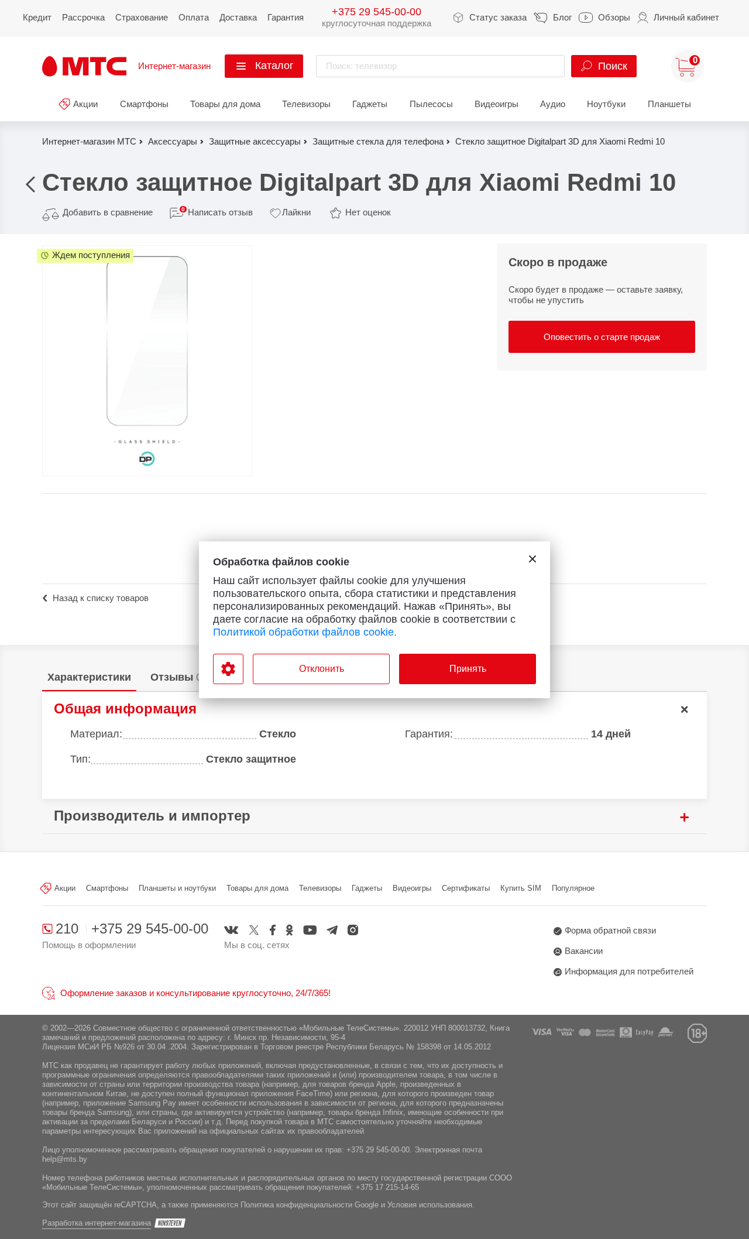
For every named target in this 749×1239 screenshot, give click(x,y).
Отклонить (321, 669)
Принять (467, 669)
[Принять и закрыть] (532, 559)
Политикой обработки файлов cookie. (305, 632)
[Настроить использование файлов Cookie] (228, 669)
